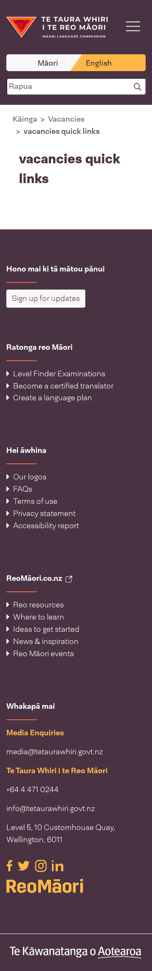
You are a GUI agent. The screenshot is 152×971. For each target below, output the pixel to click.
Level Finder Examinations (59, 374)
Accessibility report (46, 526)
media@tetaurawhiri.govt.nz (54, 752)
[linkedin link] (57, 865)
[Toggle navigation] (133, 26)
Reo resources (38, 605)
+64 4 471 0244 (32, 790)
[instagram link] (42, 865)
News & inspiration (46, 641)
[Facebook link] (10, 865)
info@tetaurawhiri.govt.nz (50, 808)
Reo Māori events (43, 654)
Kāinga (25, 119)
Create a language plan (52, 398)
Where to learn (38, 617)
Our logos (29, 477)
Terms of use (35, 501)
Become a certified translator (63, 386)
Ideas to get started (46, 629)
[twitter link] (25, 865)
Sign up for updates (46, 298)
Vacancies (66, 119)
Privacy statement (44, 513)
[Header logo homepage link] (57, 26)
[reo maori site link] (76, 886)
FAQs (22, 489)
